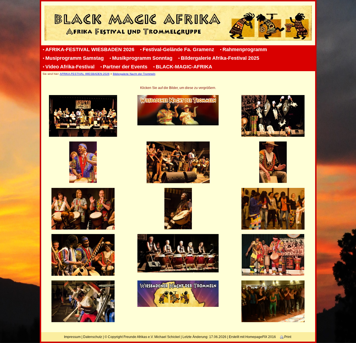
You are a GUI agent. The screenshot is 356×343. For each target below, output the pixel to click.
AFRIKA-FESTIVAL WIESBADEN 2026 (89, 49)
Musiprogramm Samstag (74, 58)
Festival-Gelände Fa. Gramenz (178, 49)
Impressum (72, 337)
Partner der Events (125, 66)
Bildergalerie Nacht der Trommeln (134, 73)
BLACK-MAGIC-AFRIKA (184, 66)
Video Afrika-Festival (70, 66)
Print (287, 337)
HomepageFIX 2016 (260, 337)
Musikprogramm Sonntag (142, 58)
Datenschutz (92, 337)
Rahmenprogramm (244, 49)
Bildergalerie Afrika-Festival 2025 (220, 58)
